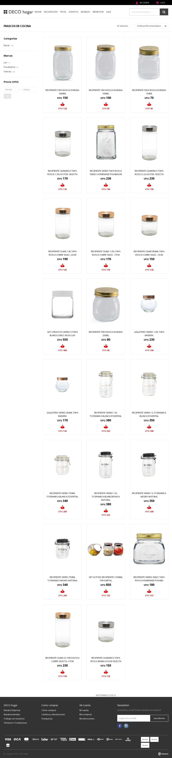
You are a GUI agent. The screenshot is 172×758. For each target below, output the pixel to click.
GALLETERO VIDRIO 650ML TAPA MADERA (62, 414)
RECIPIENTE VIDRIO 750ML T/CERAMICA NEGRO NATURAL (62, 579)
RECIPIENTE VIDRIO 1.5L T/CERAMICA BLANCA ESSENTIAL (106, 414)
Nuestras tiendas (12, 714)
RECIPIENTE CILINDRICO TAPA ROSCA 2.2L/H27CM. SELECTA (149, 172)
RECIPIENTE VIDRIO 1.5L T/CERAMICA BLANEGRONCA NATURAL (106, 496)
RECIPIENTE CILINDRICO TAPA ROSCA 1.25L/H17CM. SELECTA (62, 172)
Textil (63, 11)
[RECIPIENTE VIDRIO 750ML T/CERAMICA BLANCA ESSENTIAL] (62, 465)
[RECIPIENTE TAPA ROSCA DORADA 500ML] (106, 62)
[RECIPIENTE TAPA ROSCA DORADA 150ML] (149, 62)
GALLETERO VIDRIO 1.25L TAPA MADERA (149, 333)
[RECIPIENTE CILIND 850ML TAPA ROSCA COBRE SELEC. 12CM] (149, 223)
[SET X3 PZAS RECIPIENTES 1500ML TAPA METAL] (106, 549)
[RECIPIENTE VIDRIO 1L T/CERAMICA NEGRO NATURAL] (149, 465)
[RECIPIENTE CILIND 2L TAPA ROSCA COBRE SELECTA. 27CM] (62, 629)
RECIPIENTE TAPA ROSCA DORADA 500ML (106, 92)
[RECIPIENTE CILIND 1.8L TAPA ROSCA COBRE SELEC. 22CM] (62, 223)
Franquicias (46, 718)
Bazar (38, 11)
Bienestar (98, 11)
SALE (108, 11)
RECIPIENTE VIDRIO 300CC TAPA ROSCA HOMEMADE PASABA (149, 579)
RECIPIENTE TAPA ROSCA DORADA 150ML (149, 92)
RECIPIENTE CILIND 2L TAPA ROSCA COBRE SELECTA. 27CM (62, 659)
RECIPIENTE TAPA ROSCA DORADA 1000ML (62, 92)
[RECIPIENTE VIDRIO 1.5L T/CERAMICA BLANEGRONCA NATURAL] (106, 465)
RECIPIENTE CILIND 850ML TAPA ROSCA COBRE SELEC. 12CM (149, 253)
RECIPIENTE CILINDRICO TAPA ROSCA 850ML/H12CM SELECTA (105, 659)
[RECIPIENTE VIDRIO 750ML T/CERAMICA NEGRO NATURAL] (62, 549)
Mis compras (85, 714)
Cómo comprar (48, 710)
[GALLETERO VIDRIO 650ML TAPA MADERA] (62, 384)
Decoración (50, 11)
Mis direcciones (86, 718)
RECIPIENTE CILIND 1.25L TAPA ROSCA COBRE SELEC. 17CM (105, 253)
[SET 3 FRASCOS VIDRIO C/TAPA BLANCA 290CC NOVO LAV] (62, 304)
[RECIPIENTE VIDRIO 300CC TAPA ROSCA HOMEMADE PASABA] (149, 549)
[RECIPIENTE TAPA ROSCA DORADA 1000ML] (62, 62)
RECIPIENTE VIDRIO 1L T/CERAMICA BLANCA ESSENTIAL (149, 414)
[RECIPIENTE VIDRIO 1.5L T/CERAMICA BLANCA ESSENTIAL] (106, 384)
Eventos (73, 11)
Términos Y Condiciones (15, 722)
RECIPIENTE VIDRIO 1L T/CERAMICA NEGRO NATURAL (149, 495)
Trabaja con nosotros (14, 718)
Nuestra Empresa (12, 710)
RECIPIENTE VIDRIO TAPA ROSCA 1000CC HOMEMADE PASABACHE (106, 172)
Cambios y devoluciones (53, 714)
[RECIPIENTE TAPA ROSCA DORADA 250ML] (106, 304)
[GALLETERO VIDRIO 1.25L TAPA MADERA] (149, 304)
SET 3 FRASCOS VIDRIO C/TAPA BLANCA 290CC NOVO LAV (62, 333)
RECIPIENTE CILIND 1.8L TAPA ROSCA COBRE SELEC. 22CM (62, 253)
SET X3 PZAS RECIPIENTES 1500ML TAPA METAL (106, 579)
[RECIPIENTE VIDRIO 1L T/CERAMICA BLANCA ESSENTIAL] (149, 384)
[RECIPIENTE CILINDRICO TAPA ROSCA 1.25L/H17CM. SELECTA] (62, 142)
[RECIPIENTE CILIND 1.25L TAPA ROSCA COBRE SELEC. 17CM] (106, 223)
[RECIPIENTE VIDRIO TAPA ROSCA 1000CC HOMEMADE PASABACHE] (106, 142)
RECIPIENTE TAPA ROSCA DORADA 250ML (106, 333)
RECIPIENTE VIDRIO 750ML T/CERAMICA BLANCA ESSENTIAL (62, 495)
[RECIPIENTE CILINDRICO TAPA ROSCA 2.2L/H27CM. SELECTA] (149, 142)
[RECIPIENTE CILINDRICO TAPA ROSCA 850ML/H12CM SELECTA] (106, 629)
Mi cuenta (84, 710)
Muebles (85, 11)
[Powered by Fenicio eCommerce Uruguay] (163, 753)
